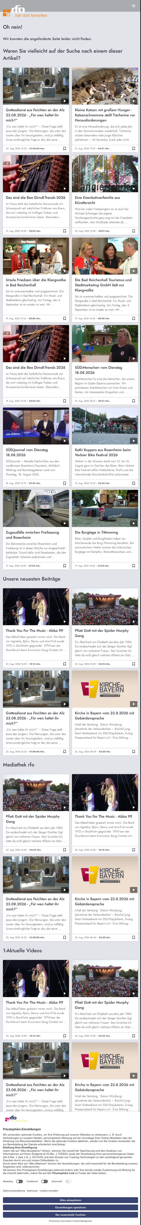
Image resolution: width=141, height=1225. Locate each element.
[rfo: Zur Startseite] (25, 11)
